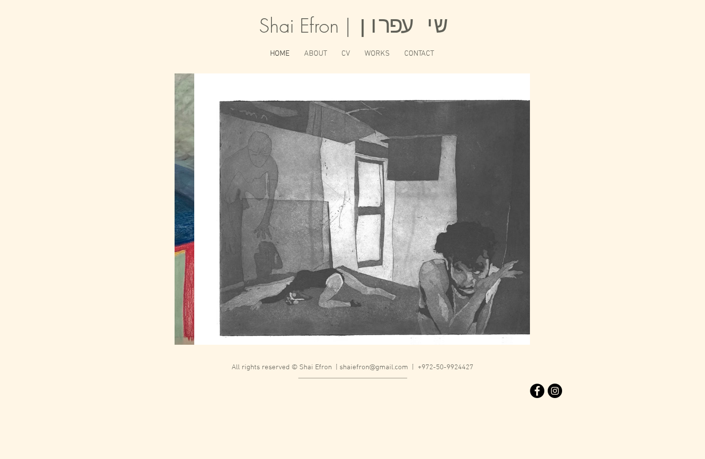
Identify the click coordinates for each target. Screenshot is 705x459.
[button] (352, 209)
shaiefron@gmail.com (374, 367)
